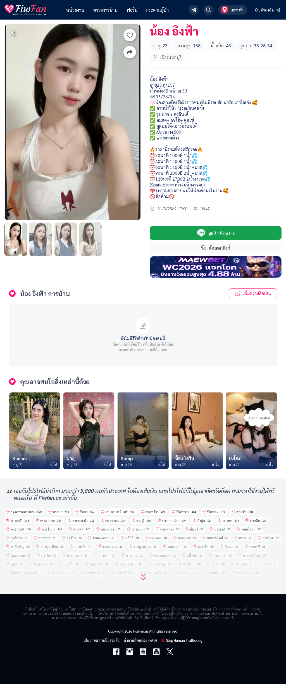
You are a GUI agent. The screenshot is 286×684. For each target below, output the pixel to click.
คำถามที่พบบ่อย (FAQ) (140, 640)
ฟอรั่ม (132, 10)
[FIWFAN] (25, 10)
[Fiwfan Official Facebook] (116, 652)
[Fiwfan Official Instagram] (129, 652)
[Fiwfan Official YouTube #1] (143, 652)
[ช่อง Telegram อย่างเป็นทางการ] (194, 10)
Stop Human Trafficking (184, 640)
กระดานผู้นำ (157, 10)
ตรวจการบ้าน (105, 10)
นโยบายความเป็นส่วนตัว (101, 640)
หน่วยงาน (75, 10)
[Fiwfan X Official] (169, 652)
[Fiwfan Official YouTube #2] (156, 652)
